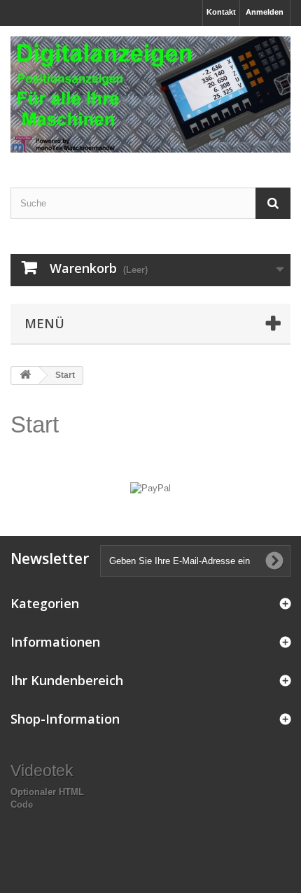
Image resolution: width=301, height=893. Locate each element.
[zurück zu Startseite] (25, 375)
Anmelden (265, 12)
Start (34, 424)
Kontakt (221, 12)
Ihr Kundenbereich (66, 680)
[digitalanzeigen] (150, 94)
